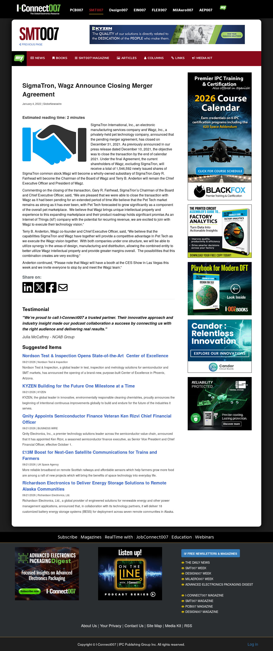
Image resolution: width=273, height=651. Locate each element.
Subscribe (67, 537)
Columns (156, 58)
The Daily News (197, 562)
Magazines (91, 537)
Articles (128, 58)
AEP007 (205, 10)
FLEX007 (159, 10)
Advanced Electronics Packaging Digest (219, 584)
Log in (253, 644)
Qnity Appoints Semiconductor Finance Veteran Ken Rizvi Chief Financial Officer (96, 419)
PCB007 (76, 10)
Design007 (118, 10)
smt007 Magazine (94, 58)
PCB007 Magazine (199, 606)
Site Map (154, 625)
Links (179, 58)
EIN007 (140, 10)
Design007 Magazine (201, 611)
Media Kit (173, 625)
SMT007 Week (195, 568)
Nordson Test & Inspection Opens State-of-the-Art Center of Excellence (95, 355)
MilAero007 (183, 10)
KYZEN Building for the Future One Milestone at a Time (78, 386)
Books (61, 58)
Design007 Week (198, 573)
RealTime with (119, 537)
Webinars (204, 537)
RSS (188, 625)
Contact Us (134, 625)
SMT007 (96, 10)
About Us (89, 625)
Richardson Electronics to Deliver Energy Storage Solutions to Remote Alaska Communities (94, 486)
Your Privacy (110, 625)
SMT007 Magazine (199, 601)
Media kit (204, 58)
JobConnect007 (152, 537)
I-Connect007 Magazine (204, 595)
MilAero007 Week (199, 579)
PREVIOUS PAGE (31, 44)
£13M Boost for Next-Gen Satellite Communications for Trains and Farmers (89, 455)
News (40, 58)
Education (181, 537)
